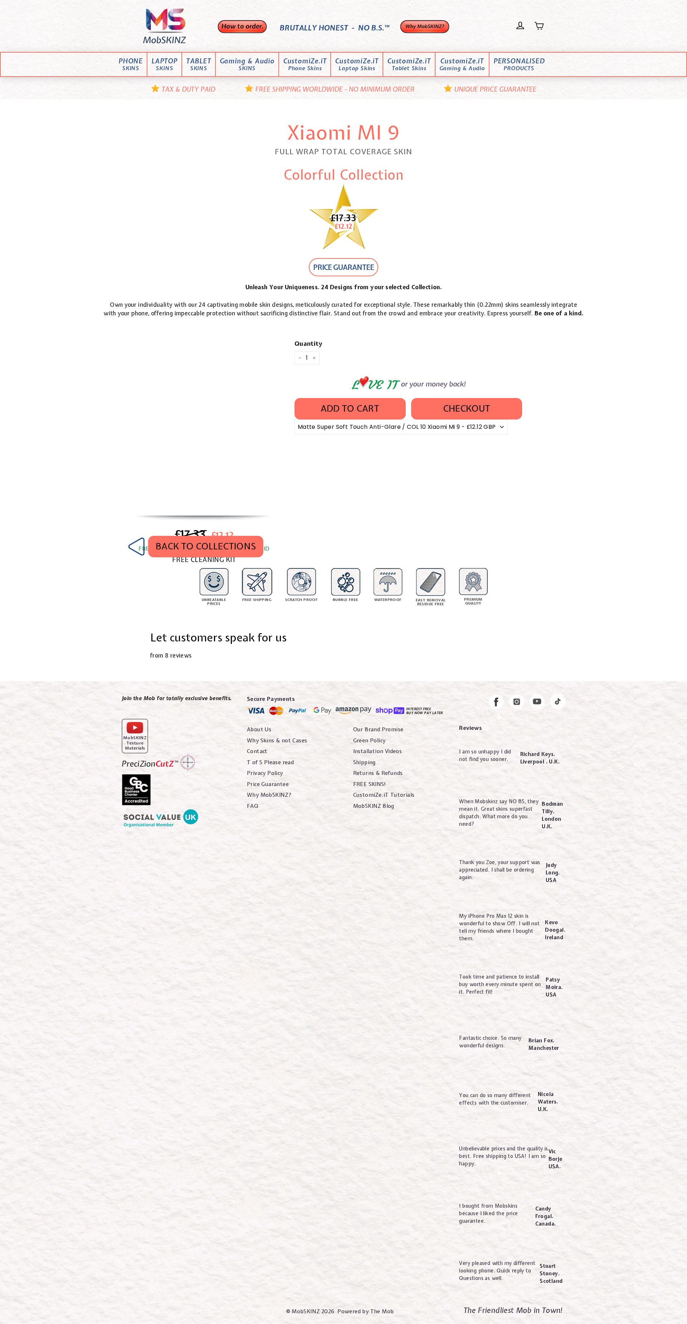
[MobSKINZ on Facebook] (496, 703)
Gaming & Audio (247, 65)
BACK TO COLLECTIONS (206, 546)
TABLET (198, 65)
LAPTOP (164, 65)
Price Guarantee (268, 784)
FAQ (252, 806)
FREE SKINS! (369, 784)
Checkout (466, 408)
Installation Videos (377, 751)
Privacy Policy (265, 773)
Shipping (364, 762)
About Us (259, 729)
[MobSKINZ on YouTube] (537, 703)
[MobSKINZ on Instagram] (516, 703)
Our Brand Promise (378, 729)
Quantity (308, 343)
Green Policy (369, 740)
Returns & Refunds (378, 773)
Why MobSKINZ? (269, 795)
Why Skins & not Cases (277, 740)
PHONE (130, 65)
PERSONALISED (519, 65)
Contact (257, 751)
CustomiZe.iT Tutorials (384, 795)
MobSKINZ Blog (373, 806)
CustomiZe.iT (305, 65)
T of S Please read (270, 762)
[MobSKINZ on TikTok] (557, 703)
